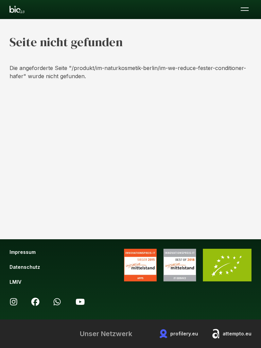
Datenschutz (25, 267)
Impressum (23, 252)
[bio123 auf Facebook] (35, 302)
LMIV (15, 282)
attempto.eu (237, 333)
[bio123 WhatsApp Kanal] (57, 302)
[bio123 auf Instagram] (14, 302)
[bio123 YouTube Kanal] (80, 302)
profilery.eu (184, 333)
